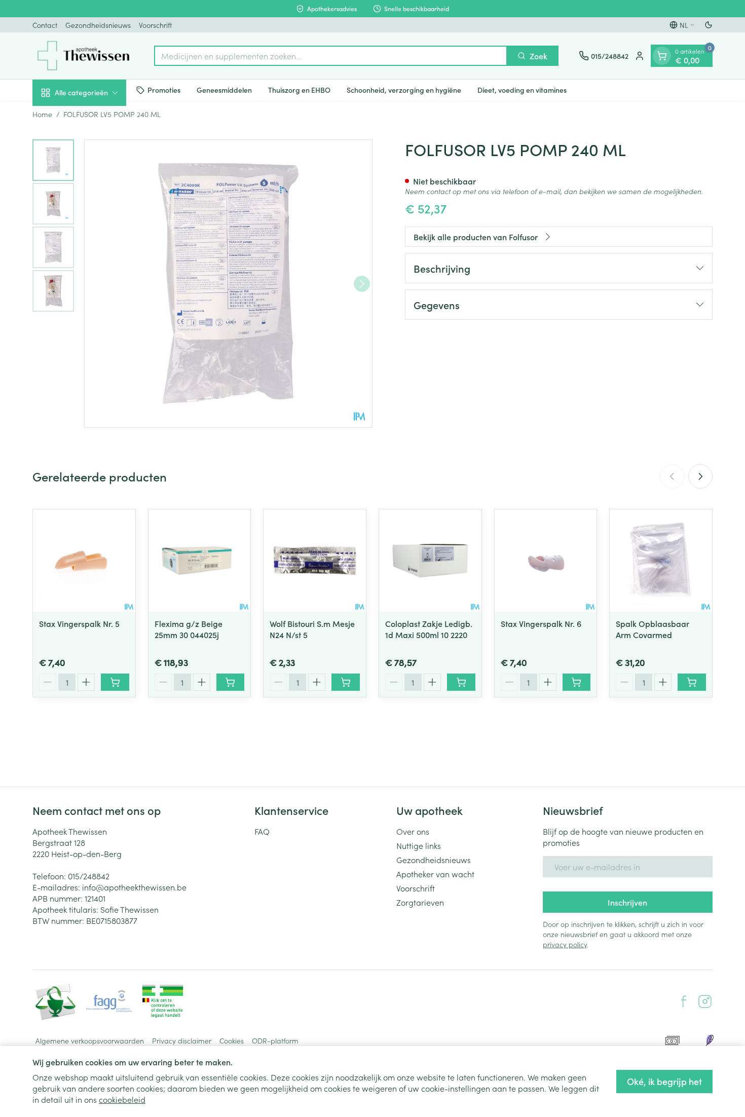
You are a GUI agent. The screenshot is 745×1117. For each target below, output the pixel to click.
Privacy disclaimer (181, 1040)
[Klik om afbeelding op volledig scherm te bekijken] (228, 283)
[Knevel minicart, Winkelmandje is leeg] (662, 56)
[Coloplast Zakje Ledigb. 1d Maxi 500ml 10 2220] (430, 560)
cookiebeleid (122, 1099)
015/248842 (88, 875)
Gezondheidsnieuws (98, 25)
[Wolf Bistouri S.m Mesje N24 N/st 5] (315, 560)
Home (42, 114)
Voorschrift (155, 25)
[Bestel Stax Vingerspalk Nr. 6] (577, 682)
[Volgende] (362, 284)
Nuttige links (418, 845)
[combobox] (330, 56)
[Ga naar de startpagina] (83, 56)
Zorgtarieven (420, 902)
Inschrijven (627, 902)
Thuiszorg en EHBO (299, 90)
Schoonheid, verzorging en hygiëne (404, 90)
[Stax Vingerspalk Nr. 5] (84, 560)
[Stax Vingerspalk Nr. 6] (546, 560)
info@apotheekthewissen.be (134, 886)
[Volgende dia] (700, 476)
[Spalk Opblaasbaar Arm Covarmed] (661, 560)
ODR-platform (275, 1040)
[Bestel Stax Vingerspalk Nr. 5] (115, 682)
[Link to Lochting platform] (709, 1040)
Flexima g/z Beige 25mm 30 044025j (188, 629)
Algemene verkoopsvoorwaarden (89, 1040)
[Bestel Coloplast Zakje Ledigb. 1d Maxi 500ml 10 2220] (461, 682)
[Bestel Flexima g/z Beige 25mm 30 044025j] (230, 682)
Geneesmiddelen (224, 90)
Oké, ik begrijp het (664, 1081)
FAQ (262, 831)
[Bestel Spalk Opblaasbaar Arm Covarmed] (692, 682)
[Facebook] (683, 1001)
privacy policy (565, 944)
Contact (44, 25)
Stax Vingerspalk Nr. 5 (79, 623)
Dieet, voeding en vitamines (522, 90)
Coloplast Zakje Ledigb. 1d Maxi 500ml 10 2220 (428, 629)
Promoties (163, 90)
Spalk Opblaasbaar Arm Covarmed (652, 629)
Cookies (231, 1040)
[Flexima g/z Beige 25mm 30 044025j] (199, 560)
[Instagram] (705, 1001)
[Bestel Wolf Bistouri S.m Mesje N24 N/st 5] (345, 682)
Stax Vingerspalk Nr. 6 (541, 623)
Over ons (412, 831)
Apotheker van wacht (435, 873)
